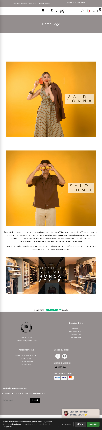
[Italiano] (88, 10)
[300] (51, 11)
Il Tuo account (76, 338)
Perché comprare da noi (26, 341)
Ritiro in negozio (44, 3)
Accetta (93, 424)
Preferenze (65, 424)
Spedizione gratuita (20, 3)
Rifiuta (80, 424)
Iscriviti (35, 400)
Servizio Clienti (26, 364)
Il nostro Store (26, 337)
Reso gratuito (32, 3)
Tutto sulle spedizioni (75, 331)
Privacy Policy (26, 358)
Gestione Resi (76, 334)
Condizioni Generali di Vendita (26, 355)
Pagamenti (76, 328)
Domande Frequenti (26, 361)
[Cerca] (94, 10)
